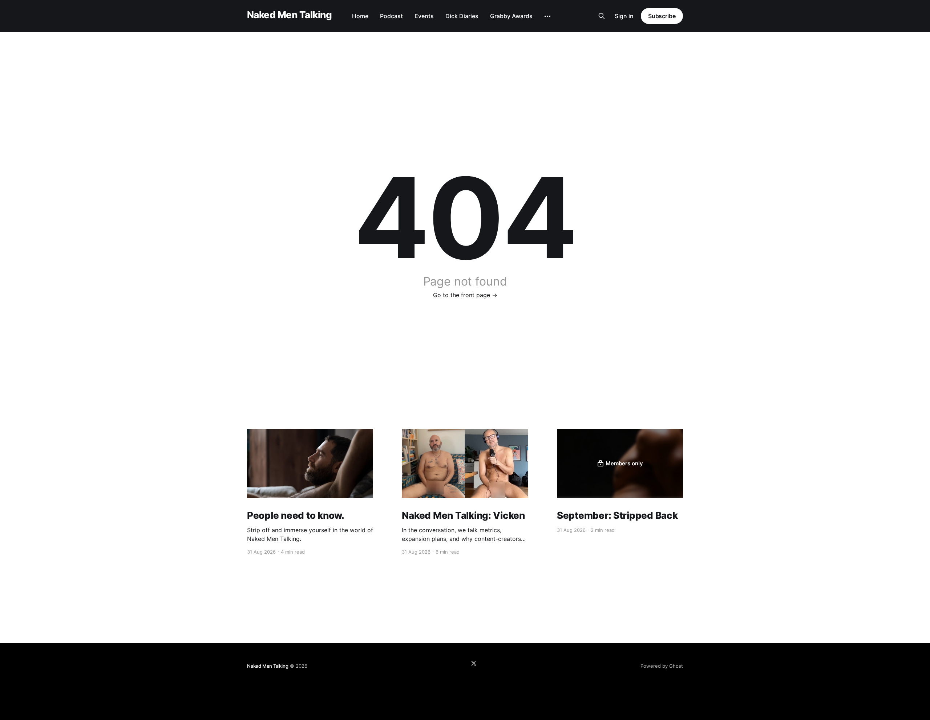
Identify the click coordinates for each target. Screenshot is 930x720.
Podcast (391, 16)
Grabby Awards (511, 16)
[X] (474, 663)
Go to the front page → (465, 295)
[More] (547, 16)
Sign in (624, 16)
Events (424, 16)
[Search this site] (601, 16)
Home (360, 16)
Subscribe (662, 16)
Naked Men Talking (289, 15)
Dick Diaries (461, 16)
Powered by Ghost (661, 666)
